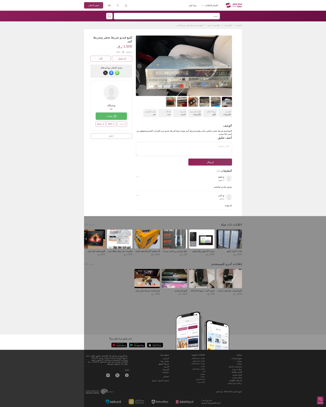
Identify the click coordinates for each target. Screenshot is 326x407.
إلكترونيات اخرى (213, 25)
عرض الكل (89, 224)
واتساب (109, 116)
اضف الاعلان (93, 5)
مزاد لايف (193, 5)
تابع (111, 109)
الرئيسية (239, 25)
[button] (320, 400)
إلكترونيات (228, 25)
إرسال (210, 162)
